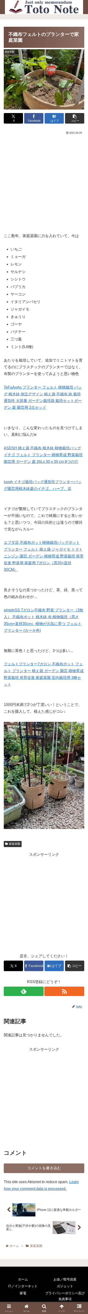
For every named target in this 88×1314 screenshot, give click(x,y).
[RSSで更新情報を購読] (64, 991)
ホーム (23, 1279)
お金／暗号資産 (65, 1279)
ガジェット (65, 1286)
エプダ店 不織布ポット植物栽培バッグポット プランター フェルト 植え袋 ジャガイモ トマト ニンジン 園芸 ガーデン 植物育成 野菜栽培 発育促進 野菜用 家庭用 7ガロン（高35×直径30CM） (44, 556)
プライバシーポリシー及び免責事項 (65, 1296)
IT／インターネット (23, 1286)
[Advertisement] (44, 182)
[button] (74, 118)
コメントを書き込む (44, 1168)
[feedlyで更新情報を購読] (24, 991)
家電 (23, 1293)
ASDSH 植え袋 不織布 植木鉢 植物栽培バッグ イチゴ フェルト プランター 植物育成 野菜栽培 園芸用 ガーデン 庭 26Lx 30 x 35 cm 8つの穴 (43, 455)
